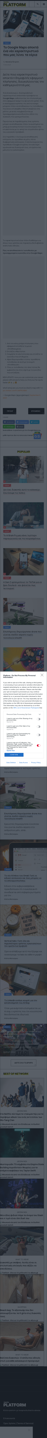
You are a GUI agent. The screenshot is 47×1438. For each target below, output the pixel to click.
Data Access (23, 762)
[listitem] (23, 714)
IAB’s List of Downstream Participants (26, 708)
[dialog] (23, 719)
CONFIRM (14, 755)
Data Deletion (11, 762)
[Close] (43, 676)
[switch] (38, 719)
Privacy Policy (36, 762)
